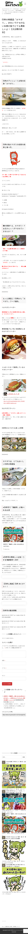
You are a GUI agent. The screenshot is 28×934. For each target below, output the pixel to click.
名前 (3, 660)
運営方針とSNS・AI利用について (12, 926)
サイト (3, 675)
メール (4, 668)
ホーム (3, 926)
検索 (24, 757)
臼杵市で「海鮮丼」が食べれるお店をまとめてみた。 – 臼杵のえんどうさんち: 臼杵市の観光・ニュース (14, 698)
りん (13, 394)
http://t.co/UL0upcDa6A (10, 401)
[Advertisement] (14, 736)
